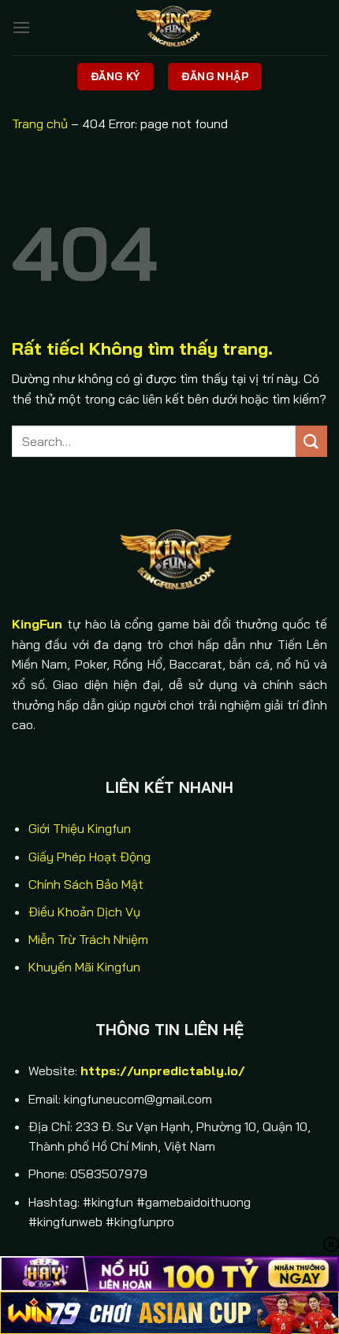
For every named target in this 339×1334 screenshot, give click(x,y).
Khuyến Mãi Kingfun (84, 967)
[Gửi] (311, 441)
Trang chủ (40, 123)
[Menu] (21, 27)
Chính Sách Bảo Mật (85, 884)
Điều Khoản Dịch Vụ (84, 911)
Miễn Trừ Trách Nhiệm (88, 939)
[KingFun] (169, 27)
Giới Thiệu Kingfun (79, 828)
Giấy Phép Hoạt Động (89, 856)
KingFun (37, 624)
